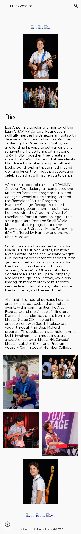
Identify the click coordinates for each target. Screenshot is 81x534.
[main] (40, 117)
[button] (5, 5)
